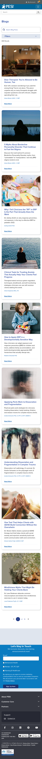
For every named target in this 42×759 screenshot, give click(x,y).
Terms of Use (26, 743)
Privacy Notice (10, 681)
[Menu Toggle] (38, 6)
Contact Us (11, 718)
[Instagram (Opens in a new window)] (12, 727)
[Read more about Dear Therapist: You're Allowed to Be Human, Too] (21, 60)
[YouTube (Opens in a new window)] (36, 727)
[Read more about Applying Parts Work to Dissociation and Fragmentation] (21, 383)
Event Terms (34, 743)
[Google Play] (35, 735)
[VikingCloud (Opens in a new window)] (8, 752)
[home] (8, 7)
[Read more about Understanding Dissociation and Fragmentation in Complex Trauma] (21, 443)
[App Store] (24, 735)
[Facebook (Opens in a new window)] (5, 727)
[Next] (28, 619)
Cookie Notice (26, 745)
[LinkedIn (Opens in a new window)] (20, 727)
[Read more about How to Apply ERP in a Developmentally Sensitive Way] (21, 318)
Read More (8, 104)
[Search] (38, 12)
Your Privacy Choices (16, 745)
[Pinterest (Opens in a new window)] (28, 727)
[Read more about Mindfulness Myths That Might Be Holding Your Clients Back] (21, 568)
